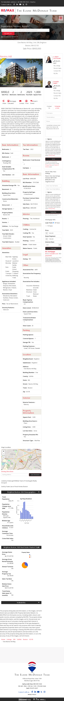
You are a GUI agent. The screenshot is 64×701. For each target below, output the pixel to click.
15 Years (50, 226)
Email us (32, 2)
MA (14, 639)
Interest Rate (49, 242)
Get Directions (35, 475)
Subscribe (53, 212)
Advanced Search (10, 37)
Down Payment (50, 236)
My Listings (57, 66)
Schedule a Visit (57, 107)
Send (53, 159)
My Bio (56, 73)
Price (47, 230)
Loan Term (48, 223)
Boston (25, 639)
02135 (31, 639)
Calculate (53, 248)
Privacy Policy (52, 155)
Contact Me (57, 71)
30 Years (57, 223)
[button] (8, 33)
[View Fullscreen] (3, 457)
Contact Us (49, 107)
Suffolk (19, 639)
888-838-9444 (24, 2)
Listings (9, 639)
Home (3, 639)
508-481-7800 (22, 686)
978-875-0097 (33, 688)
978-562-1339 (32, 686)
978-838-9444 (41, 686)
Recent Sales (57, 68)
